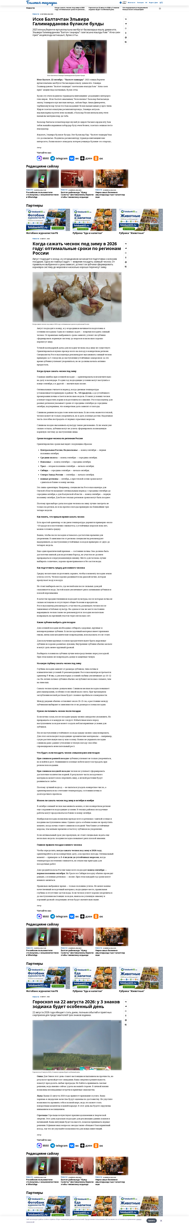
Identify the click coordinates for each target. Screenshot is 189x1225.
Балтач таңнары (41, 2)
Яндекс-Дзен (153, 2)
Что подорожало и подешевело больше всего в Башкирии (135, 8)
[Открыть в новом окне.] (43, 158)
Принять (151, 1221)
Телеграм (140, 2)
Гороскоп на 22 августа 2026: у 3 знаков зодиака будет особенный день (104, 8)
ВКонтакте (131, 2)
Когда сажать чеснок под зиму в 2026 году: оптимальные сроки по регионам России (70, 8)
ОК (146, 2)
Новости (30, 8)
